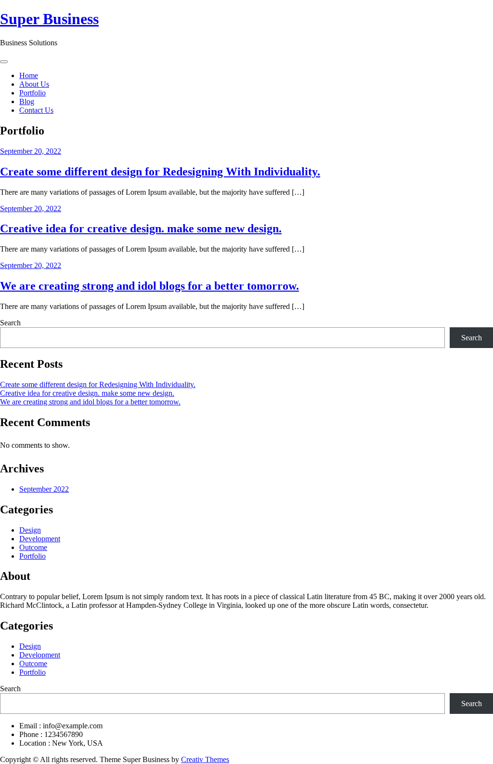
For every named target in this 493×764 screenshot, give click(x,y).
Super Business (49, 18)
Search (10, 323)
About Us (34, 84)
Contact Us (36, 110)
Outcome (33, 547)
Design (30, 530)
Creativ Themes (205, 759)
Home (28, 75)
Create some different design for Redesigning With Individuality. (160, 171)
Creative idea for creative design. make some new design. (141, 228)
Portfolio (32, 93)
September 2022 (44, 489)
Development (39, 539)
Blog (26, 101)
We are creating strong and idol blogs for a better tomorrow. (149, 286)
